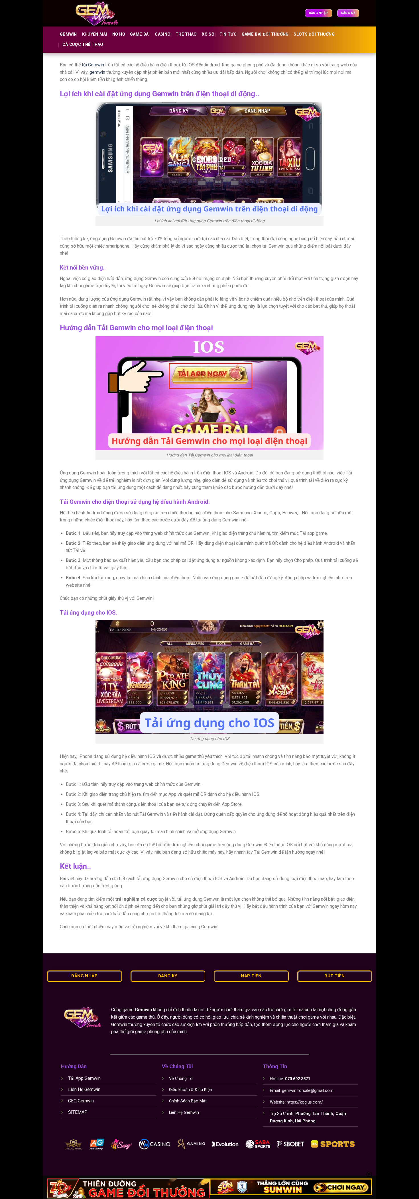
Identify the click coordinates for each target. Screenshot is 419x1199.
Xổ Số (208, 34)
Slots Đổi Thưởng (314, 34)
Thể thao (186, 34)
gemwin (97, 72)
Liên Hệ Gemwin (84, 1089)
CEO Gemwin (81, 1101)
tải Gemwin (92, 65)
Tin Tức (228, 34)
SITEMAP (78, 1112)
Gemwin (68, 34)
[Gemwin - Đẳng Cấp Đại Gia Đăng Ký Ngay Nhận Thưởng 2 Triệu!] (100, 13)
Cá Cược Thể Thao (82, 44)
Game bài (140, 34)
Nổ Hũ (118, 34)
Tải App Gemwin (84, 1078)
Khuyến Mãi (94, 34)
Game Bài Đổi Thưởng (265, 34)
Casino (162, 34)
